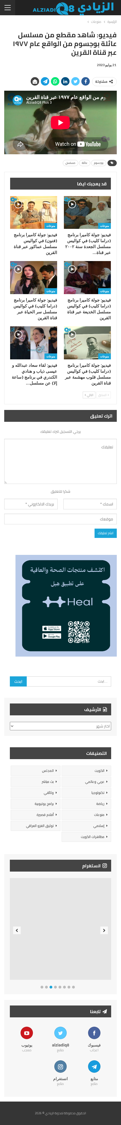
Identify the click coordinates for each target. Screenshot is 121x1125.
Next (104, 930)
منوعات (104, 226)
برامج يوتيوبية (44, 803)
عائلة (85, 163)
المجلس (48, 770)
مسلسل (70, 163)
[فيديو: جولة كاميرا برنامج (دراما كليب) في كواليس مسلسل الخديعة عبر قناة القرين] (87, 277)
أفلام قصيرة (45, 814)
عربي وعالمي (94, 781)
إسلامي (98, 825)
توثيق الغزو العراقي (40, 825)
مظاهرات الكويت (92, 836)
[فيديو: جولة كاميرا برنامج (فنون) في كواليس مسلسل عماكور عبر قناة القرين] (33, 212)
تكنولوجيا (97, 792)
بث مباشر (48, 781)
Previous (17, 930)
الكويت (99, 770)
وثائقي (49, 792)
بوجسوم (99, 163)
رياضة (100, 803)
